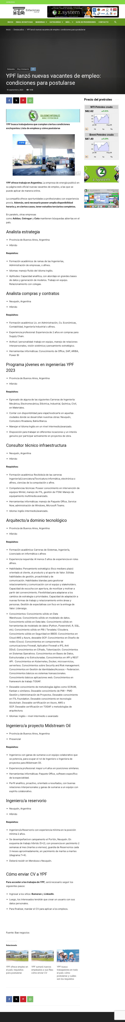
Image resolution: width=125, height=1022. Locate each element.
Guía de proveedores (86, 22)
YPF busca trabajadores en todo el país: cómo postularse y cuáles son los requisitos (67, 972)
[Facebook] (9, 100)
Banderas (40, 22)
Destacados (19, 29)
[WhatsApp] (30, 100)
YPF (33, 69)
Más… (68, 22)
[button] (115, 22)
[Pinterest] (23, 100)
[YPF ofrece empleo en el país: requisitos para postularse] (17, 955)
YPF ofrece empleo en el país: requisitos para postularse (17, 969)
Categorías (55, 22)
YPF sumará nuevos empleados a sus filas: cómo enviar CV (42, 969)
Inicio (10, 22)
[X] (16, 100)
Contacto (103, 22)
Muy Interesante (23, 69)
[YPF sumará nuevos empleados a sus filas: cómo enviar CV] (42, 955)
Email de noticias (24, 22)
